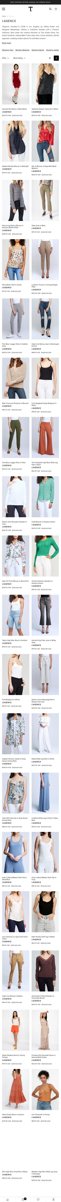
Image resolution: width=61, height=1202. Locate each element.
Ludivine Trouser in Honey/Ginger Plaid (45, 286)
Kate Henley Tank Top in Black (43, 937)
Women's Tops (7, 50)
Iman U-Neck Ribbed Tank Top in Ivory (44, 878)
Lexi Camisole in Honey (41, 1115)
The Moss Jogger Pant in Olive (14, 463)
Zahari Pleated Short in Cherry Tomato (13, 1056)
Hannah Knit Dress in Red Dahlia (14, 109)
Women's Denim (38, 50)
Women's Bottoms (22, 50)
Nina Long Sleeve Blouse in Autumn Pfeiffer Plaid (12, 226)
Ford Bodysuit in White (11, 700)
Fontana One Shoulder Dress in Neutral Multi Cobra (44, 1056)
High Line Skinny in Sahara (12, 996)
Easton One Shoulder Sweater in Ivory (14, 523)
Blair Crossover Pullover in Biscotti (15, 403)
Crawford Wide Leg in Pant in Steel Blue (45, 819)
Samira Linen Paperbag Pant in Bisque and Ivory (43, 701)
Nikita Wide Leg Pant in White (43, 759)
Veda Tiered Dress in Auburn (13, 1115)
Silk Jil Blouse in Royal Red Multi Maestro (44, 167)
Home (4, 16)
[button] (56, 9)
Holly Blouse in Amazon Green (43, 522)
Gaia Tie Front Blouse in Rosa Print (15, 581)
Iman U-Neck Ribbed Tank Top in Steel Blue (14, 878)
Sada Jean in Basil (38, 225)
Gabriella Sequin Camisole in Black (45, 109)
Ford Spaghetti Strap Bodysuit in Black (44, 404)
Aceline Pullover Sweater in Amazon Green (42, 582)
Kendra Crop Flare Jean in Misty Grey (44, 641)
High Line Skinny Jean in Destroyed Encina (45, 345)
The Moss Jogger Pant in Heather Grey (15, 345)
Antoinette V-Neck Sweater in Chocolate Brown (43, 997)
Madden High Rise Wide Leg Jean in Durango (44, 1173)
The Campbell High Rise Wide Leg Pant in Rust (45, 464)
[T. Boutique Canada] (31, 9)
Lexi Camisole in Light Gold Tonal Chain (15, 938)
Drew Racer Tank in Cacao (12, 285)
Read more (6, 43)
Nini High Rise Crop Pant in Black (14, 1172)
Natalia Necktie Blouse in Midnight (15, 166)
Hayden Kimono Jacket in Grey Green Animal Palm (14, 760)
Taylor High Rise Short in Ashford (14, 640)
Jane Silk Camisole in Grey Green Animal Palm (15, 819)
